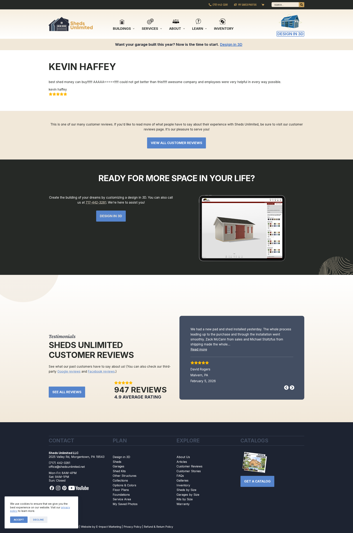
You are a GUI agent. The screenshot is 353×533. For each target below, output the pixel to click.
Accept (19, 519)
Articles (181, 465)
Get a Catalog (257, 485)
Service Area (122, 503)
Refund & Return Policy (158, 530)
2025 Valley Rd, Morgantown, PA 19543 (76, 460)
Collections (120, 484)
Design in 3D (121, 460)
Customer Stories (188, 475)
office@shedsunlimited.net (67, 470)
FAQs (180, 479)
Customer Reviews (189, 470)
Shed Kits (119, 475)
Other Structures (124, 479)
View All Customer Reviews (176, 143)
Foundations (121, 498)
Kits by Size (184, 503)
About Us (183, 460)
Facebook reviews (101, 375)
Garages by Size (187, 498)
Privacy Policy (132, 530)
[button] (198, 349)
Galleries (182, 484)
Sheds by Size (186, 494)
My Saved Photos (247, 4)
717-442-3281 (96, 202)
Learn (197, 28)
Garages (118, 470)
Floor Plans (121, 494)
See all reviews (66, 396)
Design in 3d (111, 216)
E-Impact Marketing (108, 530)
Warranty (183, 507)
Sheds (117, 465)
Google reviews (69, 375)
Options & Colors (124, 489)
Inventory (224, 28)
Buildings (122, 28)
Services (150, 28)
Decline (38, 519)
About (175, 28)
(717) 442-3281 (220, 4)
